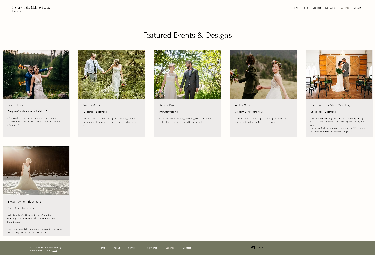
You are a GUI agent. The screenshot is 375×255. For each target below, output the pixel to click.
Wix (55, 250)
